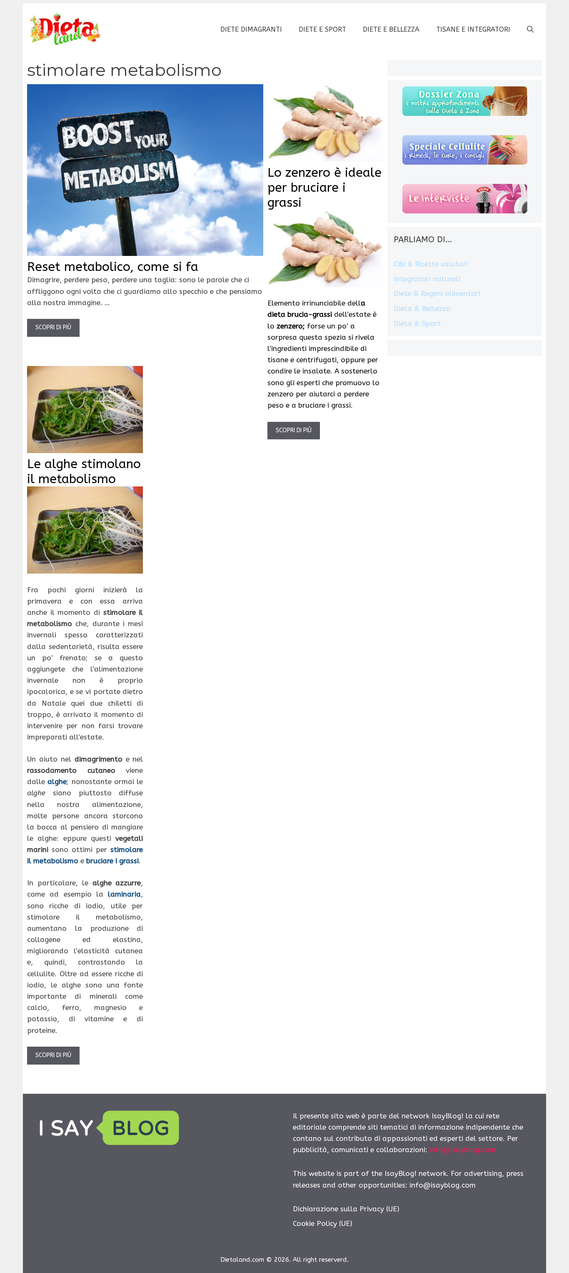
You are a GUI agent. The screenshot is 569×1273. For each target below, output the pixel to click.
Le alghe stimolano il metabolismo (84, 471)
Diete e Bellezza (391, 29)
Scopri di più (53, 327)
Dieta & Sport (417, 323)
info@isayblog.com (462, 1149)
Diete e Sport (322, 29)
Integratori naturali (427, 279)
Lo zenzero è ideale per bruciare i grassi (324, 187)
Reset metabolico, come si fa (112, 266)
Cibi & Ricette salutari (431, 264)
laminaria (124, 894)
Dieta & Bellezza (422, 308)
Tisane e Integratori (473, 29)
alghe (57, 781)
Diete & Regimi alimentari (437, 293)
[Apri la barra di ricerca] (530, 29)
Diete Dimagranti (251, 29)
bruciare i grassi (112, 861)
